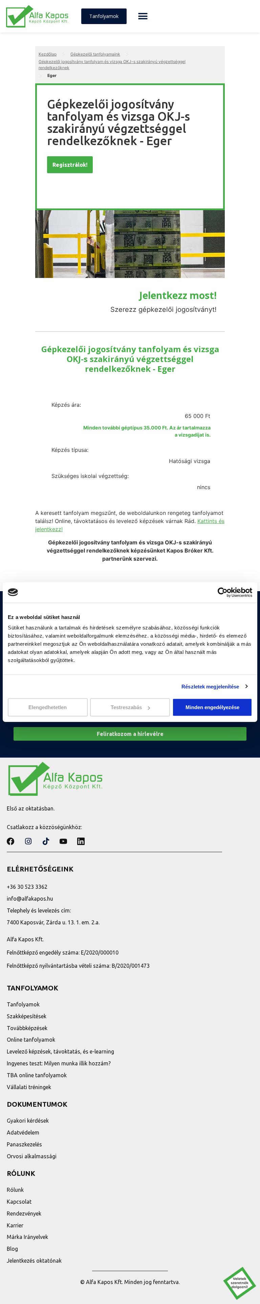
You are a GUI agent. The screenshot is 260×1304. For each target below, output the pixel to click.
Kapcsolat (19, 1202)
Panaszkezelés (24, 1144)
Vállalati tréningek (29, 1087)
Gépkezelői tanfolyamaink (95, 54)
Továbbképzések (27, 1028)
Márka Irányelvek (27, 1237)
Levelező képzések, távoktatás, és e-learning (60, 1051)
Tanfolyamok (23, 1004)
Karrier (15, 1225)
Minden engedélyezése (212, 707)
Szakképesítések (26, 1016)
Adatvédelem (23, 1132)
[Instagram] (28, 841)
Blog (12, 1249)
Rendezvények (24, 1213)
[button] (142, 16)
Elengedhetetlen (47, 707)
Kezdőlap (48, 54)
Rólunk (15, 1190)
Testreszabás (126, 707)
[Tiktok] (45, 841)
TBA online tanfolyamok (37, 1075)
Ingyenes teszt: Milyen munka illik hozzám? (59, 1063)
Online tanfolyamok (31, 1040)
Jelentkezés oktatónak (34, 1261)
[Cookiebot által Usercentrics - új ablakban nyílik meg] (222, 592)
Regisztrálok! (69, 165)
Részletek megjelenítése (210, 686)
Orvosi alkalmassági (32, 1156)
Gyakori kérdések (28, 1121)
